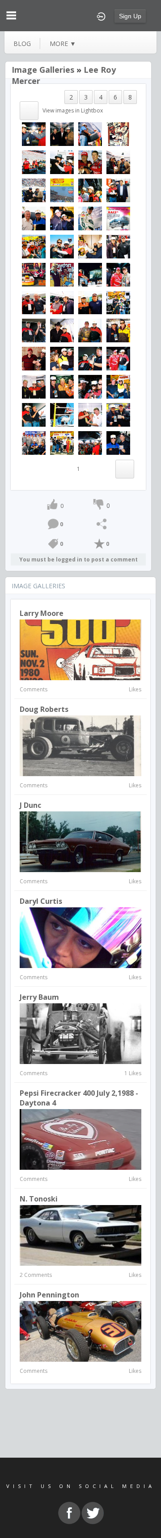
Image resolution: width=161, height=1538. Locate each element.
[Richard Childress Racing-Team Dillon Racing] (62, 442)
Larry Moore (42, 613)
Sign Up (130, 16)
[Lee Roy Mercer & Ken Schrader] (34, 133)
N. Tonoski (39, 1199)
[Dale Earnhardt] (118, 133)
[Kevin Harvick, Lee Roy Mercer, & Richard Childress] (34, 190)
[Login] (101, 15)
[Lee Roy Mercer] (90, 274)
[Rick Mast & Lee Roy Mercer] (34, 358)
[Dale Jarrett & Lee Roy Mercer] (90, 330)
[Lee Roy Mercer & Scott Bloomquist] (90, 302)
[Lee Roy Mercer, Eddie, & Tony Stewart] (62, 386)
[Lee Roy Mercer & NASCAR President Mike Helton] (118, 190)
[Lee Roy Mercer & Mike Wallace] (118, 414)
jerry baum (39, 997)
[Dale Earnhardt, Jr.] (90, 218)
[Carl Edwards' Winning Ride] (34, 162)
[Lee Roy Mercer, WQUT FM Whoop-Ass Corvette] (34, 274)
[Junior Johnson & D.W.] (62, 274)
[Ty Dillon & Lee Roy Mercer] (118, 302)
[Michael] (118, 162)
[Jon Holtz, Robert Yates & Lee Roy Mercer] (62, 133)
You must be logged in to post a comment (78, 559)
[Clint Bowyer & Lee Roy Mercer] (62, 218)
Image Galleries (43, 69)
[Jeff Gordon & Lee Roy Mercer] (62, 302)
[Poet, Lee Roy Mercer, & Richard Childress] (62, 358)
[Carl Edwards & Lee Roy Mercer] (62, 245)
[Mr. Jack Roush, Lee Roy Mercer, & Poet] (90, 190)
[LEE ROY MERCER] (62, 414)
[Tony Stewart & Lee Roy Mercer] (118, 358)
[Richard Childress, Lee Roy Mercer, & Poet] (118, 386)
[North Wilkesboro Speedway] (62, 190)
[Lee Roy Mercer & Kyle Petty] (118, 442)
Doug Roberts (44, 709)
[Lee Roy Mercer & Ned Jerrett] (34, 302)
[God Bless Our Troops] (34, 442)
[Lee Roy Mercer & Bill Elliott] (90, 414)
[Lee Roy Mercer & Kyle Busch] (118, 330)
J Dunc (30, 805)
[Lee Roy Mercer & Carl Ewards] (90, 162)
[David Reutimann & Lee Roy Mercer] (90, 245)
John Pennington (49, 1295)
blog (22, 43)
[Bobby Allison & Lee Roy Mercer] (34, 218)
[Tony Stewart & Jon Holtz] (118, 274)
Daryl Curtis (41, 901)
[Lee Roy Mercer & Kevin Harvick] (90, 133)
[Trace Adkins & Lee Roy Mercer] (62, 162)
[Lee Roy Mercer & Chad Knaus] (118, 245)
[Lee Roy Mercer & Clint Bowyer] (34, 330)
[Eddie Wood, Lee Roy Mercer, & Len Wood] (34, 386)
